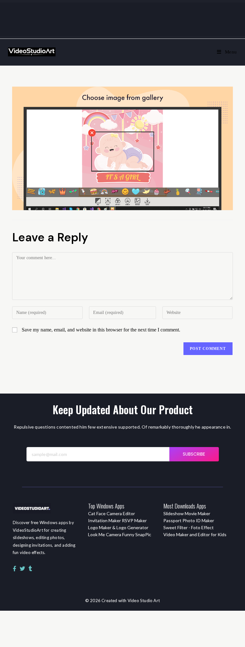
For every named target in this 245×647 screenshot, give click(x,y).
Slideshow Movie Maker (186, 513)
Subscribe (194, 454)
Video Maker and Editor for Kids (194, 534)
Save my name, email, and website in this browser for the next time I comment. (101, 329)
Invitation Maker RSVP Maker (117, 520)
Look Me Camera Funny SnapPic (119, 534)
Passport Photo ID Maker (188, 520)
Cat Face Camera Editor (111, 513)
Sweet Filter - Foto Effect (188, 527)
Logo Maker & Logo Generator (118, 527)
